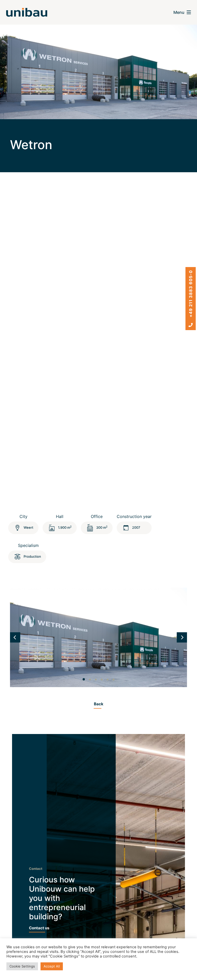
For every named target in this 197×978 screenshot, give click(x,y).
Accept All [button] (52, 966)
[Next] (182, 637)
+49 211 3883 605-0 (190, 294)
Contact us (39, 927)
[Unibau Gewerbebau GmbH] (26, 12)
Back (98, 703)
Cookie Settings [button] (22, 966)
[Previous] (15, 637)
